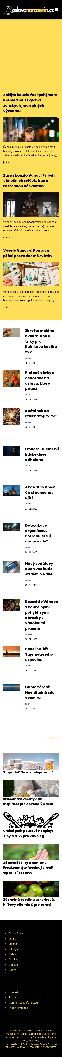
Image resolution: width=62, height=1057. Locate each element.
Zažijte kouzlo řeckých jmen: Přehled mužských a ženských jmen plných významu (30, 102)
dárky (27, 394)
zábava (28, 358)
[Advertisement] (31, 60)
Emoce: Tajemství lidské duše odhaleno (42, 454)
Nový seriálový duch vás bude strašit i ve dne (39, 569)
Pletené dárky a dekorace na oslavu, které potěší (40, 380)
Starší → (54, 738)
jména (6, 162)
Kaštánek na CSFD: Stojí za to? (41, 413)
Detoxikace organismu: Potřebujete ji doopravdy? (38, 533)
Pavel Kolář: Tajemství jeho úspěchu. (39, 654)
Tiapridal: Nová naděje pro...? (28, 772)
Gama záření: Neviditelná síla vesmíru (40, 692)
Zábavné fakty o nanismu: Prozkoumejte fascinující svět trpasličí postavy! (28, 868)
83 (40, 738)
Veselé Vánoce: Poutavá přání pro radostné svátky (27, 253)
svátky (6, 237)
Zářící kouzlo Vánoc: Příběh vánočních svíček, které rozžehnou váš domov (29, 181)
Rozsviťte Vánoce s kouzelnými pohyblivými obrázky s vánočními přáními (41, 615)
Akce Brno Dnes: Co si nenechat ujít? (40, 492)
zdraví (28, 465)
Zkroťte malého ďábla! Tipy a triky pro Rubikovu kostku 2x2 (41, 341)
